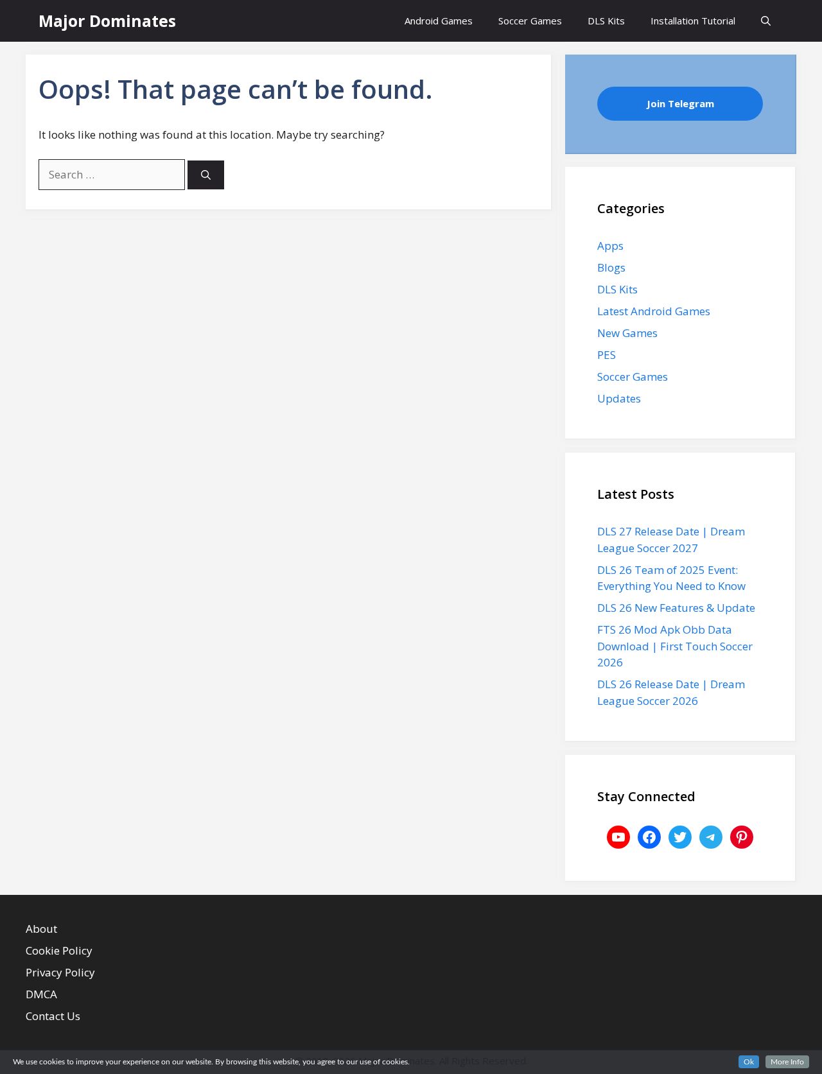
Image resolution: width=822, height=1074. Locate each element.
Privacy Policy (60, 972)
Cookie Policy (59, 950)
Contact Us (53, 1016)
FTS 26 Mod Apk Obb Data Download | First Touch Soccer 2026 (675, 646)
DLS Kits (606, 20)
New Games (627, 332)
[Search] (206, 174)
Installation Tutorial (693, 20)
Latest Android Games (653, 311)
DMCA (41, 994)
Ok (749, 1062)
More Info (787, 1062)
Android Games (439, 20)
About (41, 928)
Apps (610, 245)
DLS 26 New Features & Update (676, 607)
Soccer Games (530, 20)
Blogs (611, 267)
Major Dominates (107, 20)
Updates (619, 398)
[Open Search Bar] (765, 21)
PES (606, 354)
